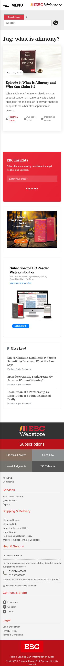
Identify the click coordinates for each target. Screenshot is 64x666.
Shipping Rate (10, 524)
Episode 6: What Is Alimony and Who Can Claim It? (31, 85)
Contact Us (8, 481)
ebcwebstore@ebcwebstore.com (21, 585)
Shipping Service (11, 520)
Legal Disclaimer (11, 626)
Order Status (9, 532)
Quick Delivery (10, 500)
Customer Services (12, 555)
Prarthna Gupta (13, 118)
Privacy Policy (10, 630)
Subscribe (32, 188)
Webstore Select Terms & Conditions (22, 539)
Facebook (12, 602)
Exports (7, 504)
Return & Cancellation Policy (17, 536)
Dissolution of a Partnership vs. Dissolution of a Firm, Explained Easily (29, 395)
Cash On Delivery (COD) (15, 528)
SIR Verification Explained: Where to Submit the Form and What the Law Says (31, 361)
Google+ (11, 606)
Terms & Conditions (13, 634)
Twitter (10, 611)
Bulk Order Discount (13, 496)
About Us (7, 477)
